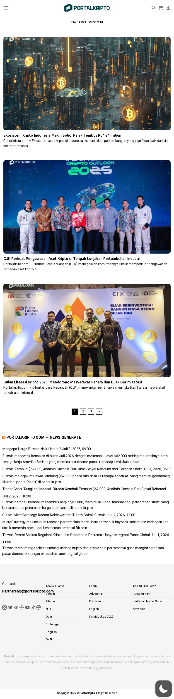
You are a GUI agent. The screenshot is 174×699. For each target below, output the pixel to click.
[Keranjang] (160, 8)
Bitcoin (50, 593)
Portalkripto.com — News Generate (44, 437)
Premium (95, 601)
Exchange (52, 624)
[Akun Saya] (168, 8)
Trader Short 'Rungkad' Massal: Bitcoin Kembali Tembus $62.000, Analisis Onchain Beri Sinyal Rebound (84, 489)
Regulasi (51, 632)
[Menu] (6, 7)
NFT (48, 609)
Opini (49, 616)
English (94, 609)
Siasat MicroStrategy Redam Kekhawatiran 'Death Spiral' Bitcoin (54, 515)
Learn (93, 586)
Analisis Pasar (55, 586)
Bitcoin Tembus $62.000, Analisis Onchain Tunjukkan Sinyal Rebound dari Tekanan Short (72, 469)
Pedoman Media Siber (147, 601)
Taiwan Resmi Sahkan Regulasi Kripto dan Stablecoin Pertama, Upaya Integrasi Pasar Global (76, 535)
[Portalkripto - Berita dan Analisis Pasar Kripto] (87, 8)
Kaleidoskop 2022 (101, 616)
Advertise (139, 609)
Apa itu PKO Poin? (144, 586)
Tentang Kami (142, 593)
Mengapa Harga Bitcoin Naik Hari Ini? (31, 449)
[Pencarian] (153, 7)
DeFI (49, 639)
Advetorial (96, 593)
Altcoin (50, 601)
